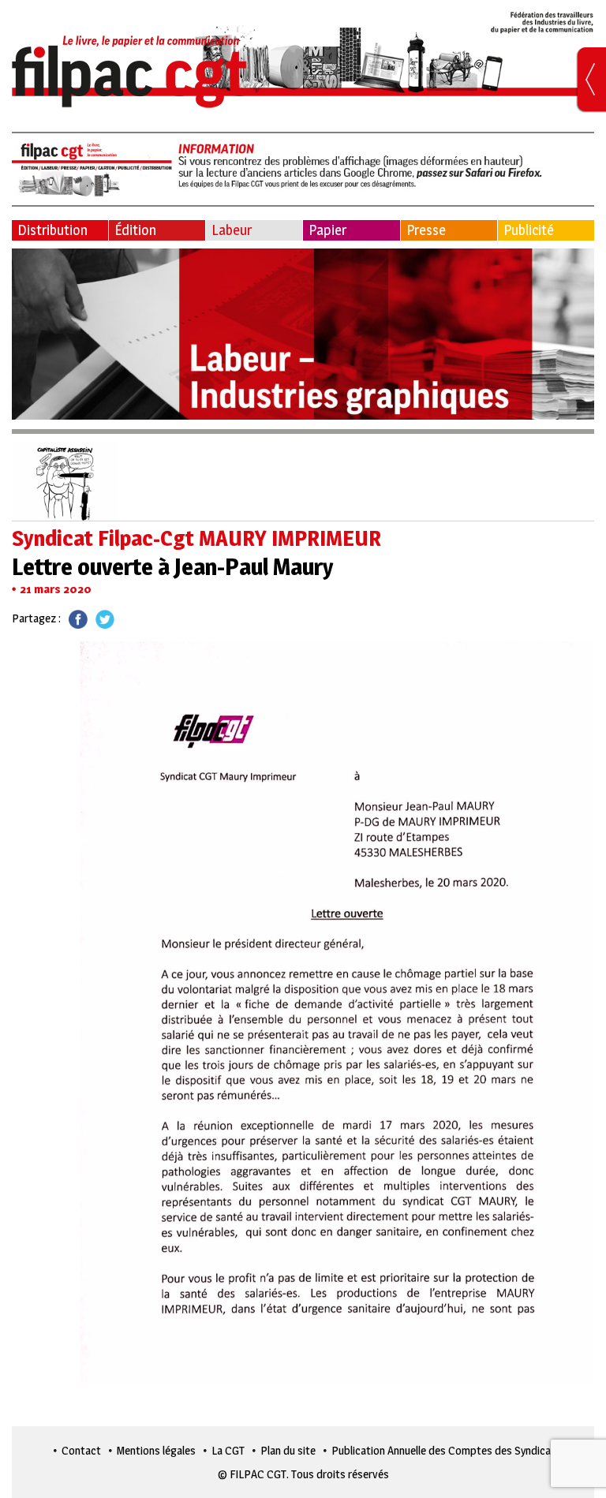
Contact (81, 1450)
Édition (135, 230)
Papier (327, 230)
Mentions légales (156, 1450)
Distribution (52, 230)
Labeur (231, 230)
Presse (426, 230)
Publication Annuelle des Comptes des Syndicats (446, 1450)
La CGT (228, 1450)
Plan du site (288, 1450)
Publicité (528, 230)
